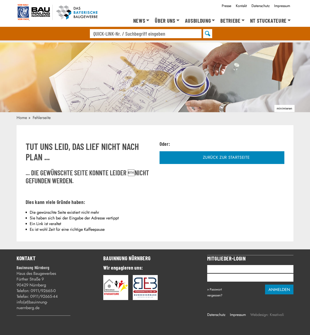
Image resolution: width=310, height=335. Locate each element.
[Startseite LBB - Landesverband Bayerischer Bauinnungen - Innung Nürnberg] (58, 13)
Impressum (282, 5)
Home (22, 118)
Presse (226, 5)
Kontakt (241, 5)
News (139, 21)
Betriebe (230, 21)
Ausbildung (198, 21)
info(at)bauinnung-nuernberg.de (32, 305)
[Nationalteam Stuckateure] (115, 287)
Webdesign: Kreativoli (267, 314)
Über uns (165, 21)
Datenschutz (260, 5)
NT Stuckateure (268, 21)
